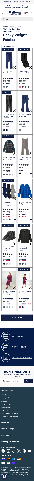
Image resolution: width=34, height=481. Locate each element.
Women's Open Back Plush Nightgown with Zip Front (9, 293)
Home (5, 27)
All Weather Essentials (11, 29)
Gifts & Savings (7, 429)
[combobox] (17, 19)
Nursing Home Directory (9, 413)
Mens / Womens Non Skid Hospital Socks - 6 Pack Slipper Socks (9, 204)
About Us (5, 422)
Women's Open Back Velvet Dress (25, 292)
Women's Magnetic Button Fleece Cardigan (24, 248)
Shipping (4, 401)
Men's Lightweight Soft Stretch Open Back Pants (8, 116)
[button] (2, 13)
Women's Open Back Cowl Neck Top (9, 158)
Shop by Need (7, 435)
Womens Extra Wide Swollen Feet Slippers (8, 248)
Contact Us (5, 398)
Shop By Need (15, 27)
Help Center (5, 395)
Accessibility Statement (9, 417)
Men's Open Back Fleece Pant (8, 72)
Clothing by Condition (10, 442)
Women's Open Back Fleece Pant (25, 115)
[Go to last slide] (2, 2)
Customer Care (7, 391)
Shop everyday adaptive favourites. (17, 7)
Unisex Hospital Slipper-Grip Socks (24, 72)
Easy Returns (5, 407)
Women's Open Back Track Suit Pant (25, 158)
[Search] (3, 19)
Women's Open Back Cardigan (25, 203)
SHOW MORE (17, 318)
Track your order (6, 404)
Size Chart (4, 410)
